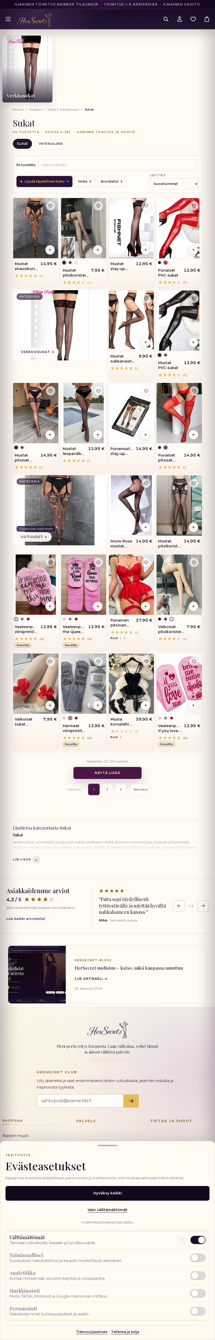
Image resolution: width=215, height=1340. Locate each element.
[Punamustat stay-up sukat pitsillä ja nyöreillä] (131, 413)
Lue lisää (25, 859)
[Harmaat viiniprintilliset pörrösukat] (83, 683)
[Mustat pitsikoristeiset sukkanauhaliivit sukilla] (179, 505)
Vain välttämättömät (107, 1209)
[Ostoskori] (207, 19)
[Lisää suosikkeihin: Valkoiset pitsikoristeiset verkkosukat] (194, 562)
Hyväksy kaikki (107, 1193)
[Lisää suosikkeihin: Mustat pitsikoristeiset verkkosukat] (98, 206)
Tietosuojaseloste (92, 1332)
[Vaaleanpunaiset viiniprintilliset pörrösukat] (35, 584)
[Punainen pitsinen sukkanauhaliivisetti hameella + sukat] (131, 584)
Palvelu (86, 1121)
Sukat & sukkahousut (63, 109)
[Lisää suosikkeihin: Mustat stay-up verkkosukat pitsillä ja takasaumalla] (146, 206)
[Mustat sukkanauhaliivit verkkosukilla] (131, 320)
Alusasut (35, 109)
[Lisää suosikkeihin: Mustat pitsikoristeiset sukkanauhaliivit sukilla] (194, 483)
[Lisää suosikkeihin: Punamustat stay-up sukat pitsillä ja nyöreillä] (146, 391)
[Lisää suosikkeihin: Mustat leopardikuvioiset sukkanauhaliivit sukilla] (98, 391)
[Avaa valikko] (8, 19)
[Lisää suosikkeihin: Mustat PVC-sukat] (194, 298)
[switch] (107, 1258)
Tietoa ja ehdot (171, 1121)
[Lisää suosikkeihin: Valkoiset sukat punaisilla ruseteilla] (50, 661)
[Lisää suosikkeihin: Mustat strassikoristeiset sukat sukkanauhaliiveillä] (50, 206)
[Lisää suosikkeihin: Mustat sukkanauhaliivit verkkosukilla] (146, 298)
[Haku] (166, 19)
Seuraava (140, 789)
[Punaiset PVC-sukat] (179, 228)
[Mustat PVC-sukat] (179, 320)
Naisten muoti (15, 1135)
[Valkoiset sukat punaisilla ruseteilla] (35, 683)
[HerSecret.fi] (34, 20)
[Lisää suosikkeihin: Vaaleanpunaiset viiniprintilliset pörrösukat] (50, 562)
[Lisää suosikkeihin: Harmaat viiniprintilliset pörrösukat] (98, 661)
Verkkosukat (51, 143)
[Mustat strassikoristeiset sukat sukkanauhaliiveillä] (35, 228)
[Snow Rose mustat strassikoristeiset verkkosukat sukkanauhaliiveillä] (131, 505)
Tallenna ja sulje (125, 1332)
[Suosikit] (193, 19)
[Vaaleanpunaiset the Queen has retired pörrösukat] (83, 584)
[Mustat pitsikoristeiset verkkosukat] (83, 228)
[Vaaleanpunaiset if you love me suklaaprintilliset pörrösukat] (179, 683)
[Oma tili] (179, 19)
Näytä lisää (108, 773)
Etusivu (18, 109)
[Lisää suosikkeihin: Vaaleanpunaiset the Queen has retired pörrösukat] (98, 562)
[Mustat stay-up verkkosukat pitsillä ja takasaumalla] (131, 228)
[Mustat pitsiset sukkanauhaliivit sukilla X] (35, 413)
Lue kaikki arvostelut (25, 918)
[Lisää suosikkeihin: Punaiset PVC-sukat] (194, 206)
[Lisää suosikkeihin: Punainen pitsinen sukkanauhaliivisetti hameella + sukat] (146, 562)
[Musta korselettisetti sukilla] (131, 683)
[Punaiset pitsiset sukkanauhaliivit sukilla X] (179, 413)
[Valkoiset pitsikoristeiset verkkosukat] (179, 584)
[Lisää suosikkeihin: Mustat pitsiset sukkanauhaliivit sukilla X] (50, 391)
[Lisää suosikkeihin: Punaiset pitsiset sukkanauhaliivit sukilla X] (194, 391)
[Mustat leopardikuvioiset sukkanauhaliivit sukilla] (83, 413)
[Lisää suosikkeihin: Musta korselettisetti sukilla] (146, 661)
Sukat (22, 143)
